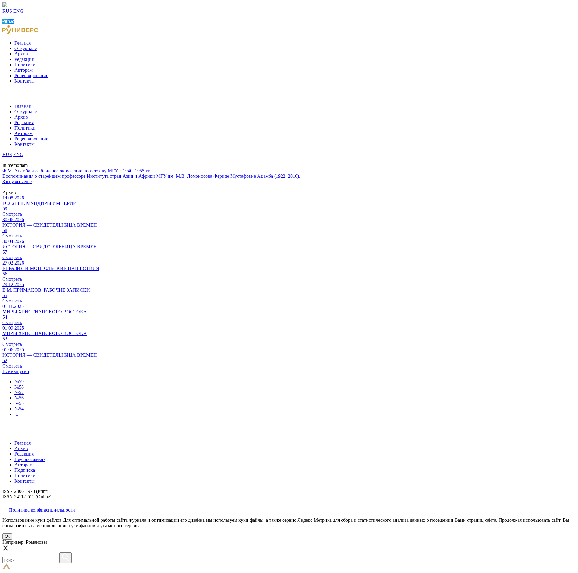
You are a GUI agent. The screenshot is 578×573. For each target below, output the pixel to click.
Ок (7, 536)
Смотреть (12, 214)
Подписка (24, 470)
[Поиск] (65, 557)
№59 (19, 381)
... (16, 414)
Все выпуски (15, 371)
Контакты (24, 80)
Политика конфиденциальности (41, 509)
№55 (19, 403)
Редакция (24, 59)
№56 (19, 397)
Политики (25, 64)
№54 (19, 408)
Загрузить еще (17, 181)
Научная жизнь (29, 459)
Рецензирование (31, 75)
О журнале (25, 48)
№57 (19, 392)
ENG (18, 11)
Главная (22, 42)
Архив (21, 53)
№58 (19, 387)
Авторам (23, 70)
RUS (7, 11)
